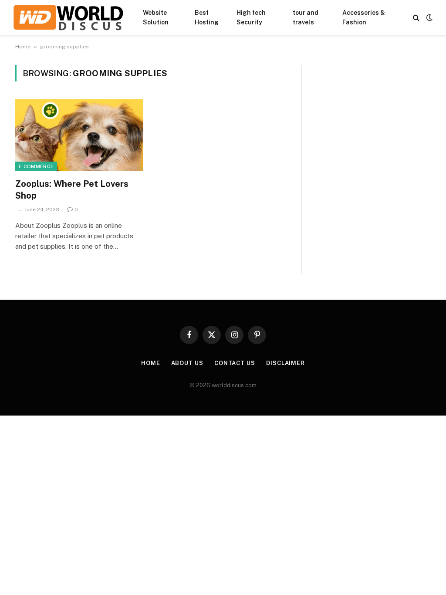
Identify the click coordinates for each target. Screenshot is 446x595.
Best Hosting (207, 17)
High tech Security (251, 17)
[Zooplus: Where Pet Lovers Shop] (79, 135)
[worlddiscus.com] (68, 17)
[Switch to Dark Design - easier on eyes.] (428, 17)
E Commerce (36, 166)
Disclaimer (285, 363)
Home (22, 47)
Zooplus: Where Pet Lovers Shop (71, 190)
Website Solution (156, 17)
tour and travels (305, 17)
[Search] (416, 17)
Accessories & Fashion (363, 17)
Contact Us (234, 363)
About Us (187, 363)
